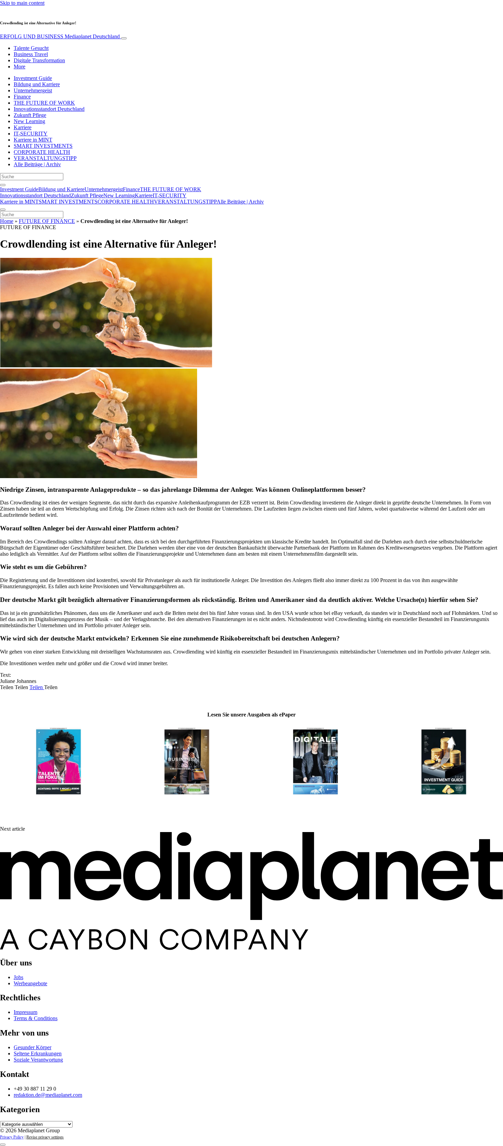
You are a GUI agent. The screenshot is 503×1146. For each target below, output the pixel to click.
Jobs (18, 977)
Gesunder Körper (32, 1047)
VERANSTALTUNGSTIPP (45, 158)
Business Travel (31, 54)
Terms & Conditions (35, 1018)
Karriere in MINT (33, 140)
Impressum (25, 1012)
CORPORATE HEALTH (42, 152)
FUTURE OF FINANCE (47, 221)
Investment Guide (33, 78)
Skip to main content (22, 3)
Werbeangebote (30, 983)
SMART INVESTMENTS (43, 146)
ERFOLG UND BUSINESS (60, 36)
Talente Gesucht (31, 48)
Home (6, 221)
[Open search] (2, 185)
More (19, 66)
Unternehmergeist (33, 90)
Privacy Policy (12, 1137)
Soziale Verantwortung (38, 1060)
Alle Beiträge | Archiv (37, 164)
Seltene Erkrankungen (38, 1053)
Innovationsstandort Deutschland (49, 109)
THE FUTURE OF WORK (44, 103)
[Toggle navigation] (124, 38)
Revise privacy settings (45, 1137)
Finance (22, 97)
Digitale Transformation (39, 60)
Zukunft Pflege (30, 115)
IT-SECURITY (31, 133)
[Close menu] (2, 210)
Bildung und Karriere (37, 84)
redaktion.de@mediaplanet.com (48, 1095)
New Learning (29, 121)
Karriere (22, 127)
